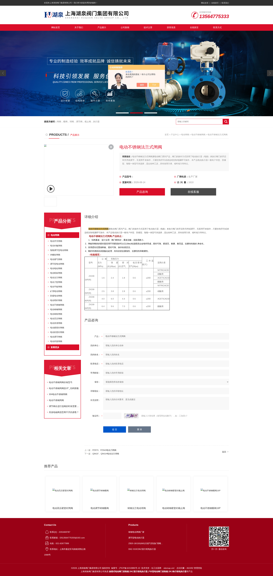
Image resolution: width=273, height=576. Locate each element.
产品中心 (175, 134)
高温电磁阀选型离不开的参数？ (64, 412)
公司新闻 (125, 27)
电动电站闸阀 (56, 268)
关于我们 (79, 27)
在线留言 (215, 3)
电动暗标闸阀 (56, 273)
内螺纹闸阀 (55, 255)
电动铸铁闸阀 (56, 314)
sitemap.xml (169, 568)
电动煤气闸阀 (56, 259)
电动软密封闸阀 (57, 332)
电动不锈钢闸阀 (198, 134)
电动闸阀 (185, 134)
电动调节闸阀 (56, 337)
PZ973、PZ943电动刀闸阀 (104, 450)
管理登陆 (198, 568)
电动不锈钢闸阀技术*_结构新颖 (64, 388)
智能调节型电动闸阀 (59, 250)
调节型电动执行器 (136, 538)
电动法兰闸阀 (56, 277)
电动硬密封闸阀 (57, 328)
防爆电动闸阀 (56, 296)
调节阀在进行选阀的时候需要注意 (64, 406)
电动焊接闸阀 (56, 341)
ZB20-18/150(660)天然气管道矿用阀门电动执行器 (146, 543)
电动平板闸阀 (56, 287)
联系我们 (225, 3)
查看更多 (55, 347)
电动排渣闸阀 (56, 323)
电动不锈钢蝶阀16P (174, 508)
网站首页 (204, 3)
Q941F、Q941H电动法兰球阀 (105, 454)
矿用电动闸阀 (56, 291)
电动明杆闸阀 (56, 300)
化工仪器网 (156, 568)
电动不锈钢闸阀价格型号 (60, 382)
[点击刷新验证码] (131, 415)
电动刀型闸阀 (56, 282)
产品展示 (102, 27)
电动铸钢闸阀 (56, 309)
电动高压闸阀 (56, 318)
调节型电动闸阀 (57, 264)
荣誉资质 (171, 27)
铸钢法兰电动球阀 (100, 508)
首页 (167, 134)
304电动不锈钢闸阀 (58, 394)
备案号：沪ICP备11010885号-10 (125, 568)
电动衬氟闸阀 (56, 245)
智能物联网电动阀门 (210, 508)
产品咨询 (142, 191)
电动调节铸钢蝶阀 (63, 508)
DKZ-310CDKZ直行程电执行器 (142, 549)
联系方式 (217, 27)
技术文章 (148, 27)
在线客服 (193, 191)
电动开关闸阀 (56, 241)
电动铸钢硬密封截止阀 (136, 508)
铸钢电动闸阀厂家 (136, 532)
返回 (224, 452)
